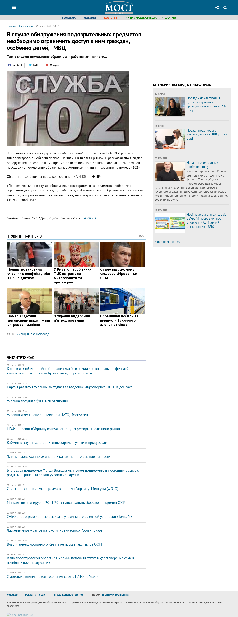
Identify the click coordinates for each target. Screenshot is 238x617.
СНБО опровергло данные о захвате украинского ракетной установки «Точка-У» (69, 516)
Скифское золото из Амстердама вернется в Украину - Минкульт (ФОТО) (62, 488)
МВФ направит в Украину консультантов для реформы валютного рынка (63, 428)
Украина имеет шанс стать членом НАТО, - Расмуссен (47, 414)
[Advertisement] (184, 50)
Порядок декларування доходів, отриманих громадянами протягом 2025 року (207, 104)
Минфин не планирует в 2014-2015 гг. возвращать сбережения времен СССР (66, 502)
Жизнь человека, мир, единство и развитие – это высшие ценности (58, 456)
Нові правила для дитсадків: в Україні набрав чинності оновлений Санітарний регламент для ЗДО (207, 220)
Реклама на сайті (36, 594)
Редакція (12, 594)
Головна (69, 18)
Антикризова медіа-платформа (151, 18)
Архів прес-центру (167, 242)
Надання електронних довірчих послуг (202, 164)
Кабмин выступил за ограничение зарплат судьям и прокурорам (57, 442)
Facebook (89, 218)
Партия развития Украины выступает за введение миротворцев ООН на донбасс (69, 387)
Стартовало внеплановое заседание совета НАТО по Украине (54, 576)
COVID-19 (110, 18)
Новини (90, 18)
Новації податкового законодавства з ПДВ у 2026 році (207, 134)
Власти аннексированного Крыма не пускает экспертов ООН (54, 544)
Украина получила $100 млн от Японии (37, 401)
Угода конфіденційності (69, 594)
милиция (22, 334)
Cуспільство (26, 26)
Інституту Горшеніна (115, 594)
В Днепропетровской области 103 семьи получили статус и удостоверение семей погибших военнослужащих (70, 560)
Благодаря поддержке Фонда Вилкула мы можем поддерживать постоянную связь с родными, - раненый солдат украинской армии (73, 472)
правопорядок (40, 334)
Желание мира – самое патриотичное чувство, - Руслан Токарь (55, 530)
